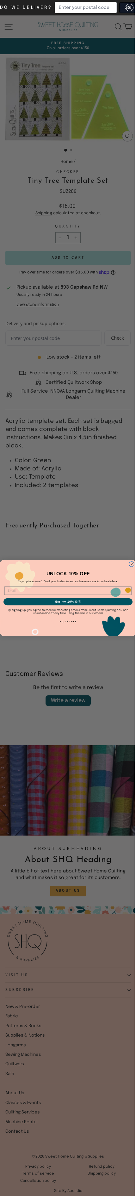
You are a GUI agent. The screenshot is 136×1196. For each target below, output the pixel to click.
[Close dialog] (131, 564)
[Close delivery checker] (129, 7)
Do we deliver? (26, 7)
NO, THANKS (68, 621)
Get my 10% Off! (68, 601)
